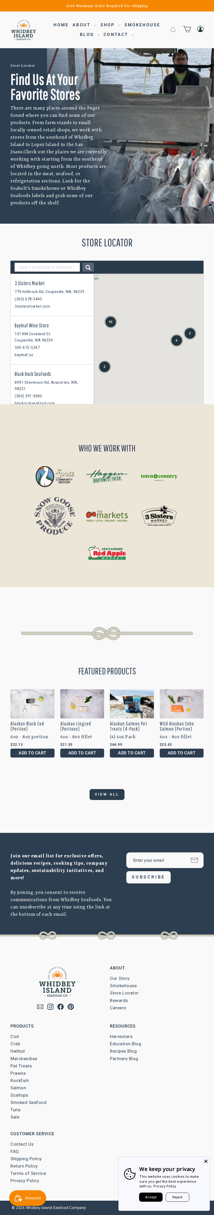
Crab (15, 1043)
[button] (110, 322)
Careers (118, 1007)
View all (107, 794)
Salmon (18, 1087)
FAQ (14, 1151)
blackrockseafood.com (35, 403)
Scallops (19, 1095)
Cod (14, 1036)
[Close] (206, 1161)
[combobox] (47, 267)
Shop (108, 24)
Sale (14, 1117)
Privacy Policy (24, 1180)
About (82, 24)
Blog (88, 34)
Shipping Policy (26, 1158)
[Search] (88, 267)
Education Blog (125, 1043)
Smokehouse (142, 24)
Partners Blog (124, 1058)
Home (61, 24)
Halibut (17, 1051)
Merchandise (23, 1058)
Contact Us (22, 1144)
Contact (117, 34)
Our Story (120, 978)
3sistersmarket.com (32, 306)
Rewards (119, 1000)
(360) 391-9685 (28, 396)
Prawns (18, 1073)
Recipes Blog (123, 1051)
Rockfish (19, 1080)
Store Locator (124, 993)
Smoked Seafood (28, 1102)
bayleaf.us (24, 355)
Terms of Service (28, 1173)
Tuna (15, 1109)
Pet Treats (21, 1066)
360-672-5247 (27, 347)
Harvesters (121, 1036)
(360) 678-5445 (28, 299)
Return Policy (24, 1166)
